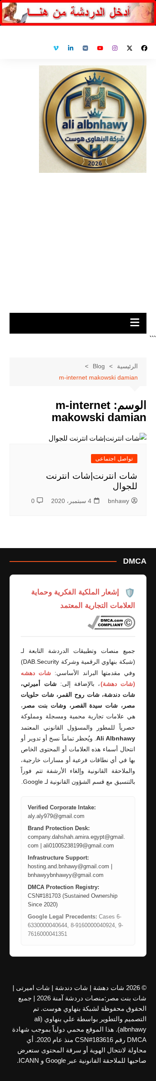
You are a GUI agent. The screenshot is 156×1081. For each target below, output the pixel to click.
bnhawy (118, 500)
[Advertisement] (78, 239)
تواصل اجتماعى (114, 458)
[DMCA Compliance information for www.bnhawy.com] (111, 623)
